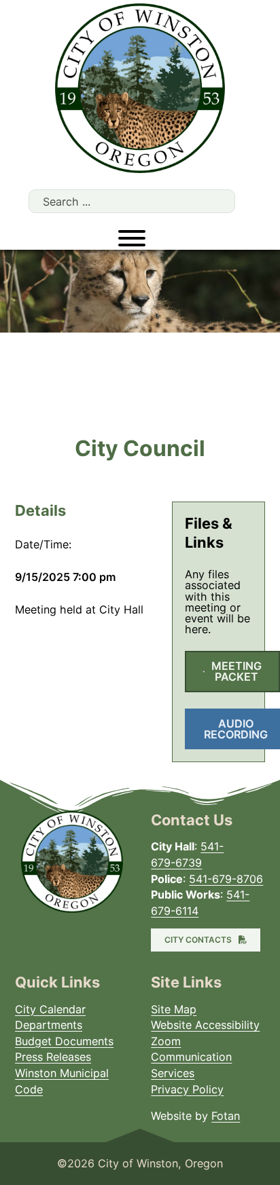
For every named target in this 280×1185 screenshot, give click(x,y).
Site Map (173, 1009)
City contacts (198, 940)
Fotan (225, 1116)
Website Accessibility (205, 1025)
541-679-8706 (226, 879)
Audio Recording (236, 729)
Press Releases (53, 1057)
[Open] (131, 238)
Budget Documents (64, 1041)
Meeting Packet (236, 671)
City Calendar (50, 1009)
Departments (48, 1025)
